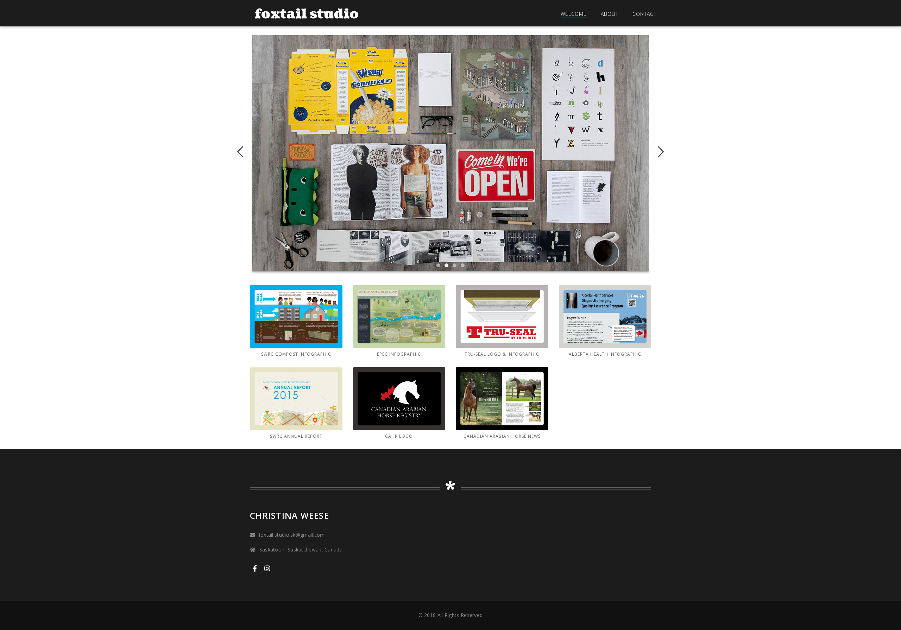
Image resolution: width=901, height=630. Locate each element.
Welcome (574, 14)
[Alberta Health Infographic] (605, 316)
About (609, 14)
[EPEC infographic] (399, 316)
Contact (644, 14)
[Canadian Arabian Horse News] (502, 398)
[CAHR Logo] (399, 398)
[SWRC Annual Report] (296, 398)
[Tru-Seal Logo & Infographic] (502, 316)
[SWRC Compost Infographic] (296, 316)
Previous (243, 152)
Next (658, 152)
